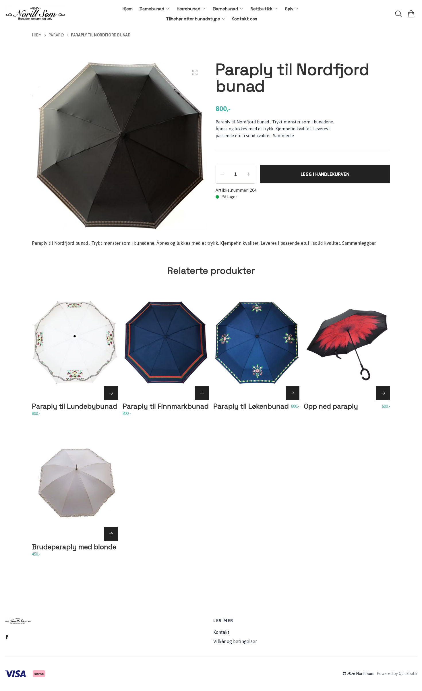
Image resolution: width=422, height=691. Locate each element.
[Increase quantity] (248, 174)
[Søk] (398, 14)
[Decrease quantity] (222, 174)
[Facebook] (7, 637)
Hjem (37, 35)
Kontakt (221, 632)
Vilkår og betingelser (235, 641)
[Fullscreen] (195, 72)
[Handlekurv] (411, 14)
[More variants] (111, 393)
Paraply (56, 35)
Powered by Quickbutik (397, 673)
